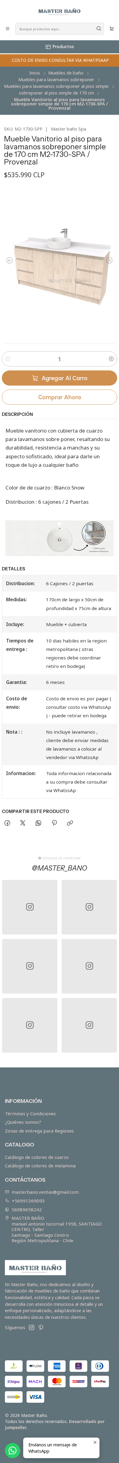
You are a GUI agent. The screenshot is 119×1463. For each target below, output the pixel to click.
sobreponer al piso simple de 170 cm (56, 93)
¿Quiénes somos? (23, 1122)
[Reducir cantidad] (7, 359)
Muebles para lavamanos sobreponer (56, 80)
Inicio (34, 73)
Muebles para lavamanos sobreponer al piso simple (56, 86)
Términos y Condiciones (30, 1113)
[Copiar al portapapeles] (69, 823)
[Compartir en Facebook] (7, 823)
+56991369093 (28, 1201)
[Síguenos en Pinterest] (41, 1327)
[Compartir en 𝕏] (22, 823)
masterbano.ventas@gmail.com (45, 1192)
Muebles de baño (65, 73)
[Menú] (8, 29)
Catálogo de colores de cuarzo (37, 1157)
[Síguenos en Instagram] (31, 1327)
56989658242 (27, 1209)
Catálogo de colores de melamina (40, 1166)
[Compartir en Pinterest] (54, 823)
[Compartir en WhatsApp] (38, 823)
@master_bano (59, 868)
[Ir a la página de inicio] (59, 11)
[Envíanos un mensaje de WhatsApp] (12, 1450)
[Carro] (111, 29)
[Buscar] (99, 29)
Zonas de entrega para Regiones (39, 1131)
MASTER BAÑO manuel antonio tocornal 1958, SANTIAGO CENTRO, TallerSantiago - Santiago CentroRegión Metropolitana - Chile (57, 1229)
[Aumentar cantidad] (111, 359)
